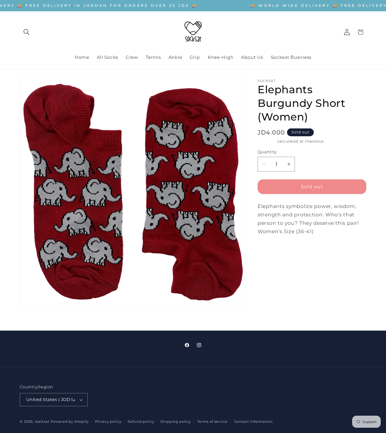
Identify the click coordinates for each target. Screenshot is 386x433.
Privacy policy (108, 421)
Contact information (253, 421)
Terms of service (212, 421)
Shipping (267, 141)
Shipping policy (175, 421)
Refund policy (141, 421)
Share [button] (270, 250)
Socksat (42, 421)
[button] (27, 32)
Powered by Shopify (69, 421)
